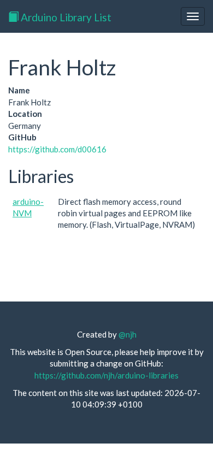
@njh (128, 334)
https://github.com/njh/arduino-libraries (106, 375)
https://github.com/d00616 (57, 149)
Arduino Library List (65, 17)
